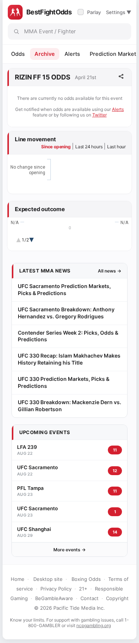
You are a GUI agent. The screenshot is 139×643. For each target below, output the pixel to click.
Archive (44, 54)
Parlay (90, 12)
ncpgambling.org (93, 625)
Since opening (55, 146)
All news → (109, 271)
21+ (83, 589)
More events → (69, 549)
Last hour (116, 146)
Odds (18, 54)
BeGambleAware (54, 598)
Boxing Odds (86, 579)
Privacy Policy (56, 589)
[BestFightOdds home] (15, 12)
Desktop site (48, 579)
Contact (89, 598)
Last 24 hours (88, 146)
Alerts (72, 54)
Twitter (99, 115)
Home (17, 579)
